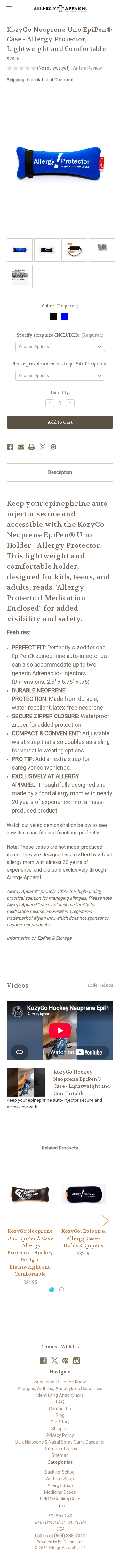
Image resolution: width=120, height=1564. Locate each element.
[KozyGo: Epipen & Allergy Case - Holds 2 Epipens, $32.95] (83, 1194)
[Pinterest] (53, 446)
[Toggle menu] (9, 8)
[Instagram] (76, 1360)
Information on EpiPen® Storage (39, 938)
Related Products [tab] (60, 1148)
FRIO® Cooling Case (60, 1498)
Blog (60, 1415)
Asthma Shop (60, 1478)
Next (105, 1220)
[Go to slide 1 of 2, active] (51, 1289)
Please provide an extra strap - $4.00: (60, 364)
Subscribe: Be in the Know (60, 1381)
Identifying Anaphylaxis (60, 1395)
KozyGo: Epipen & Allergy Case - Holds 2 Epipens (83, 1238)
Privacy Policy (60, 1435)
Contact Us (60, 1408)
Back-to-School (60, 1472)
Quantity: (60, 392)
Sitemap (60, 1455)
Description (60, 472)
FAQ (60, 1401)
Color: (60, 306)
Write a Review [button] (87, 68)
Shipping (60, 1428)
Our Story (60, 1421)
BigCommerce (71, 1542)
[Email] (21, 446)
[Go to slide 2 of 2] (61, 1289)
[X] (42, 446)
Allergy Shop (60, 1485)
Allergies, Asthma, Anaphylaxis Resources (60, 1388)
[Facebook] (10, 446)
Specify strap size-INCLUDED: (60, 335)
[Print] (31, 446)
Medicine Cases (60, 1492)
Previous (8, 1220)
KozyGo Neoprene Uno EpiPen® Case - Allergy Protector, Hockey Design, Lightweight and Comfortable (30, 1252)
